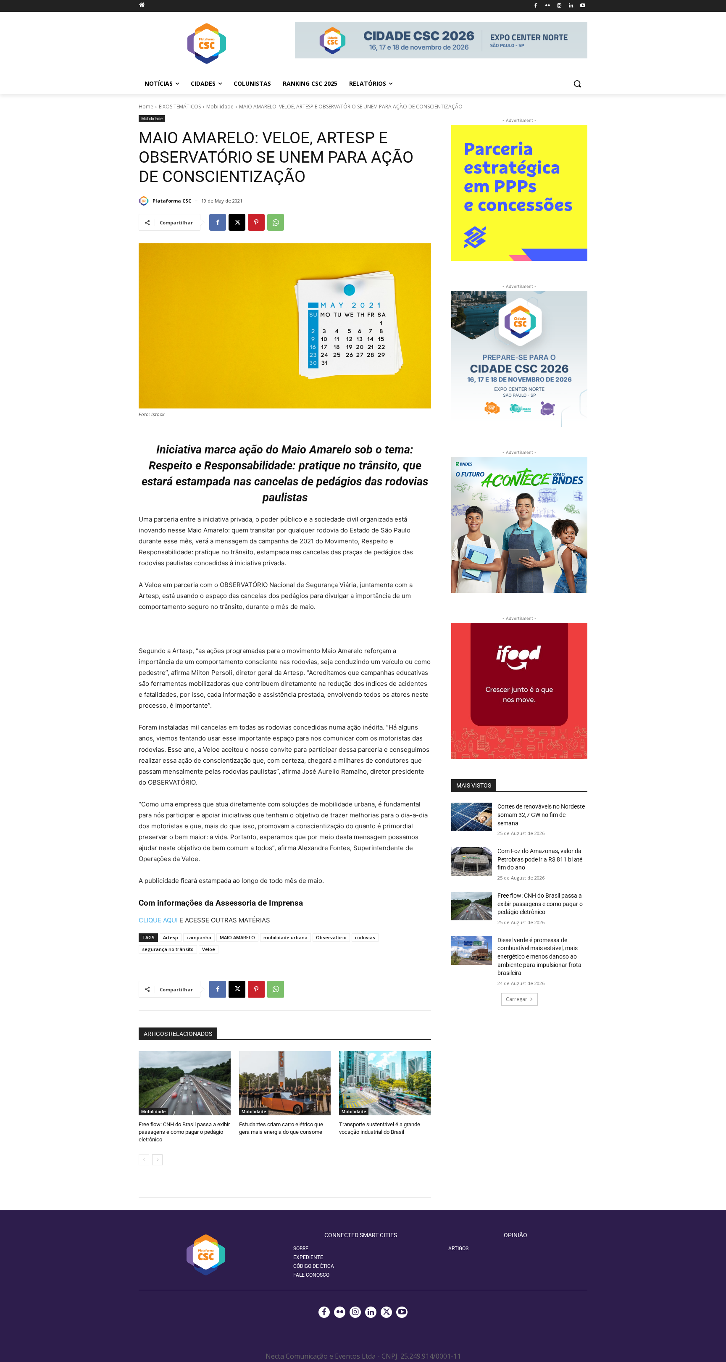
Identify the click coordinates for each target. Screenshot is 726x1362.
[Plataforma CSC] (145, 201)
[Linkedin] (571, 6)
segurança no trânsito (168, 949)
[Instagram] (559, 6)
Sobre (300, 1248)
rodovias (365, 937)
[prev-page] (144, 1159)
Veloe (208, 949)
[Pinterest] (256, 222)
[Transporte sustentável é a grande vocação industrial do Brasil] (385, 1083)
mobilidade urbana (285, 937)
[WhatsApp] (275, 222)
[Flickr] (547, 6)
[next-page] (157, 1159)
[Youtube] (582, 6)
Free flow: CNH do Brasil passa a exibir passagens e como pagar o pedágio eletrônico (184, 1132)
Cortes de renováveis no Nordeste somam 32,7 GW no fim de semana (541, 814)
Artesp (170, 937)
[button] (577, 84)
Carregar (516, 999)
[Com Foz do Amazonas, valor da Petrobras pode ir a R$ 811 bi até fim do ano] (471, 861)
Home (146, 106)
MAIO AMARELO (237, 937)
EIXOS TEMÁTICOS (180, 106)
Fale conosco (311, 1275)
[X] (237, 222)
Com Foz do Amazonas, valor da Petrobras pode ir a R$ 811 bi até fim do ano (539, 859)
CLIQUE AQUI (158, 920)
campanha (199, 937)
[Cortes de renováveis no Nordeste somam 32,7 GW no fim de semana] (471, 817)
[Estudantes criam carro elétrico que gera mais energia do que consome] (285, 1083)
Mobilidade (220, 106)
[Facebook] (536, 6)
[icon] (142, 4)
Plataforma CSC (172, 201)
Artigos (458, 1248)
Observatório (331, 937)
